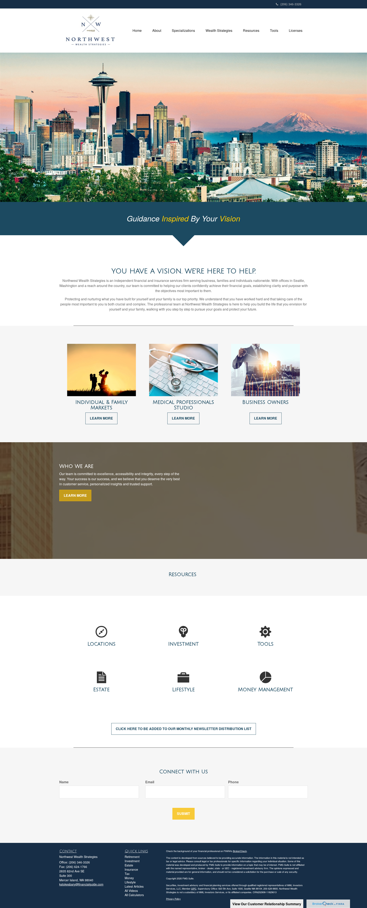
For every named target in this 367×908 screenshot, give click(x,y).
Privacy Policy (173, 898)
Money (129, 878)
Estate (129, 865)
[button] (157, 30)
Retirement (132, 857)
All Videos (131, 890)
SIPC (193, 888)
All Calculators (134, 895)
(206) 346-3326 (290, 4)
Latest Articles (134, 886)
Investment (132, 861)
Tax (127, 874)
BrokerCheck (240, 851)
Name (64, 782)
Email (149, 782)
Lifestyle (130, 882)
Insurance (131, 869)
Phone (233, 782)
